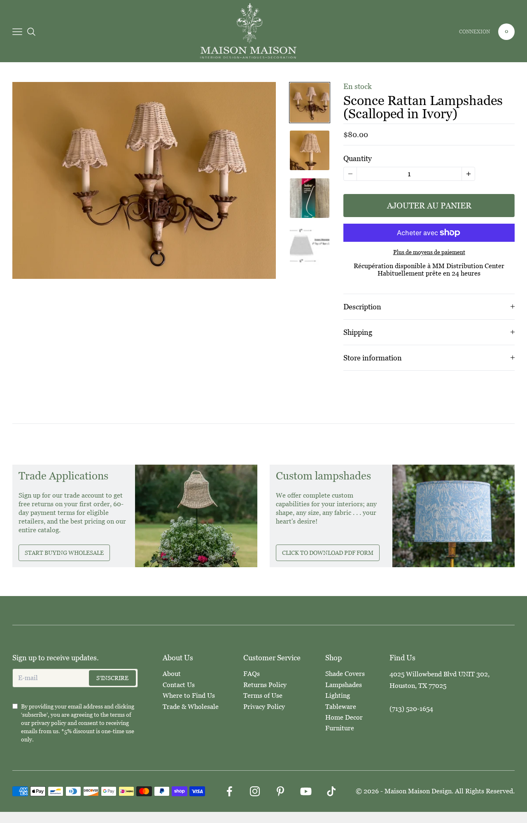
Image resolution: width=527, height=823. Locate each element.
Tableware (340, 707)
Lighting (337, 695)
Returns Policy (265, 685)
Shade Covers (345, 674)
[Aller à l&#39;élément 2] (309, 150)
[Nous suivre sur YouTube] (306, 791)
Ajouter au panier (429, 205)
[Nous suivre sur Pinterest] (280, 791)
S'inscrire (112, 678)
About (172, 674)
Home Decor (344, 717)
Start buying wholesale (64, 552)
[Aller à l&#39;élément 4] (309, 246)
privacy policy (48, 723)
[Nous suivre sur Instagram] (255, 791)
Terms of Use (262, 695)
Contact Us (179, 685)
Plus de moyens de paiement (429, 252)
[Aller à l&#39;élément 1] (309, 102)
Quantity (357, 158)
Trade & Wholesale (191, 707)
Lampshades (343, 685)
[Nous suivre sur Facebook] (229, 791)
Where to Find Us (189, 695)
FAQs (251, 674)
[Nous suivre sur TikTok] (331, 791)
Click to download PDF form (327, 552)
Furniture (339, 728)
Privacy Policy (264, 707)
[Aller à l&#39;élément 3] (309, 198)
